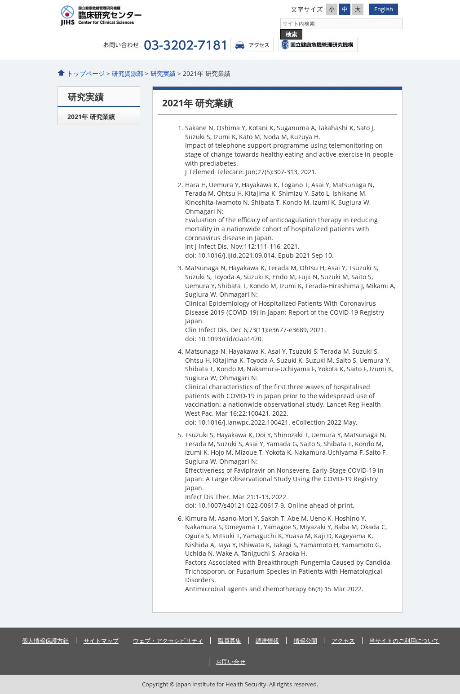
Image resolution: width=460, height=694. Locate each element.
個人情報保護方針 (45, 641)
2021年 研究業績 (91, 116)
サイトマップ (101, 641)
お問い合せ (230, 662)
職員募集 (229, 641)
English (383, 9)
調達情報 (267, 641)
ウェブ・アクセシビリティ (168, 641)
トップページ (86, 73)
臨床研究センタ (144, 15)
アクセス (252, 45)
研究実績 (163, 73)
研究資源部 (127, 73)
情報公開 (305, 641)
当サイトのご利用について (404, 641)
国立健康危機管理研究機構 (318, 45)
